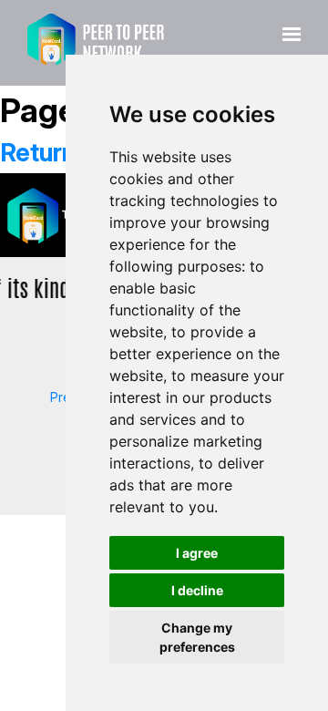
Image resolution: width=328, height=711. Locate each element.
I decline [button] (197, 590)
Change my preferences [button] (197, 637)
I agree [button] (197, 553)
